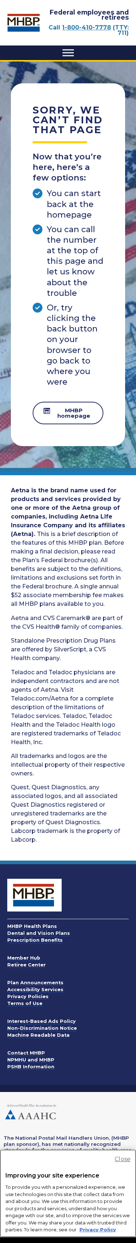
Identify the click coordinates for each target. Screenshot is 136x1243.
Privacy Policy (97, 1229)
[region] (68, 1193)
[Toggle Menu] (68, 52)
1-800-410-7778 (86, 27)
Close (123, 1159)
